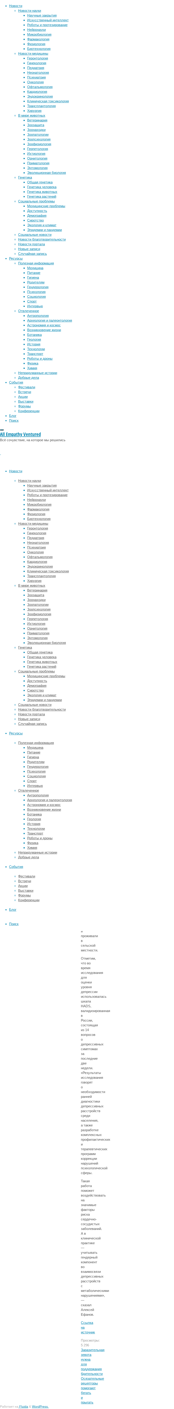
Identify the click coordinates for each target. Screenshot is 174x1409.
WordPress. (40, 1406)
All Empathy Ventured (20, 434)
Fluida (23, 1406)
